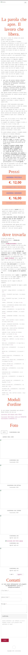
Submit (5, 640)
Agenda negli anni (8, 437)
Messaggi (3, 603)
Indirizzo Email (5, 597)
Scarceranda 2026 (14, 432)
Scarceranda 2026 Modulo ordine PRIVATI (11, 414)
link (3, 291)
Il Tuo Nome (5, 590)
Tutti (4, 432)
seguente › (20, 574)
